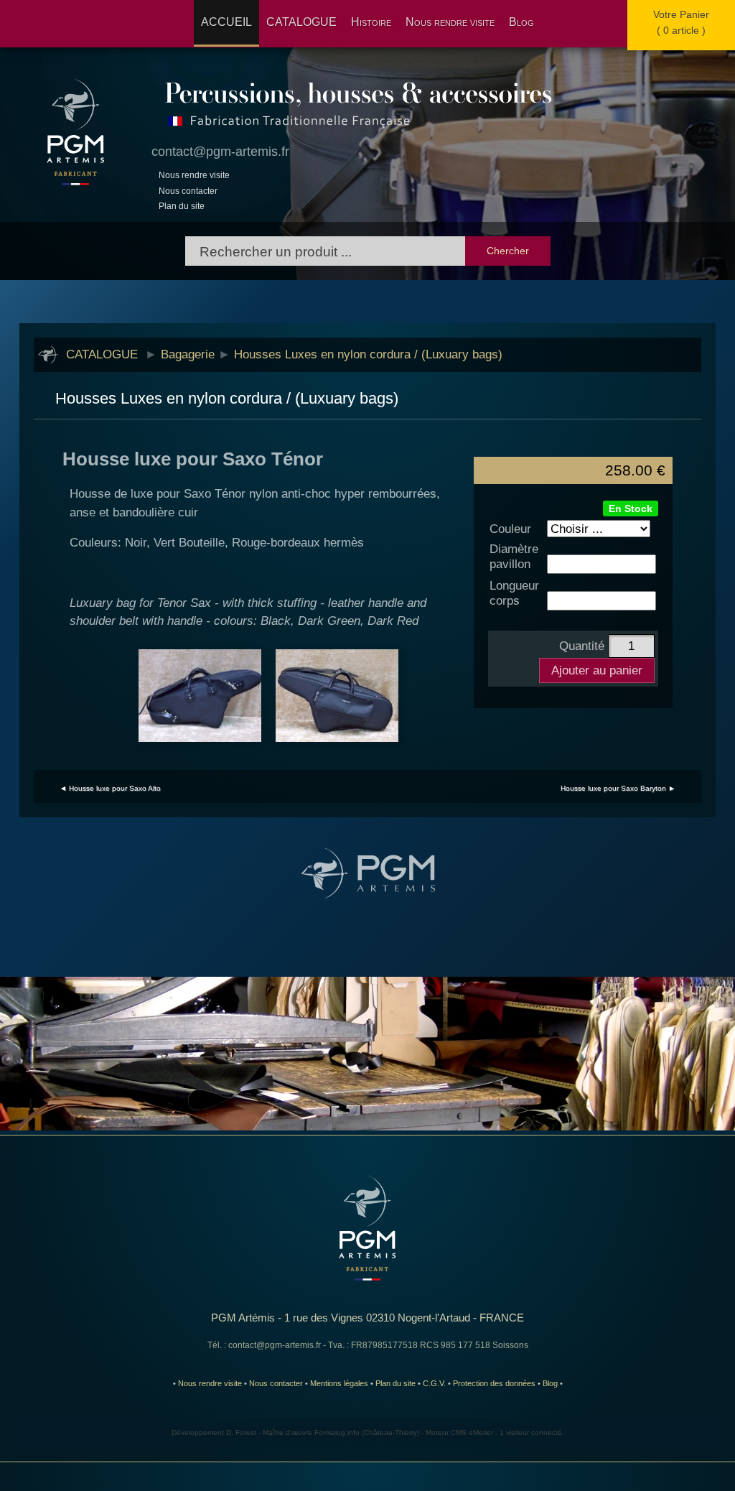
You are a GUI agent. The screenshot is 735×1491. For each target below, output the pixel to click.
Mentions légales (339, 1383)
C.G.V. (434, 1383)
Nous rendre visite (450, 22)
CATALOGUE (301, 22)
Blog (521, 22)
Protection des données (494, 1383)
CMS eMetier (472, 1432)
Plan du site (182, 206)
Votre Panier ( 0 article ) (681, 22)
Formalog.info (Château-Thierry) (366, 1432)
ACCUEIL (226, 22)
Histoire (371, 22)
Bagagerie (188, 354)
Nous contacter (188, 191)
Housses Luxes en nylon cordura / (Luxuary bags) (368, 354)
